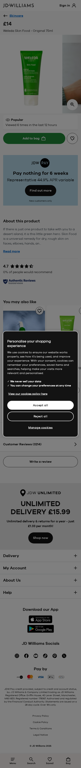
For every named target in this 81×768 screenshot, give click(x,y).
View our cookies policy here (27, 393)
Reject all (41, 416)
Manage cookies (40, 427)
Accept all (40, 405)
